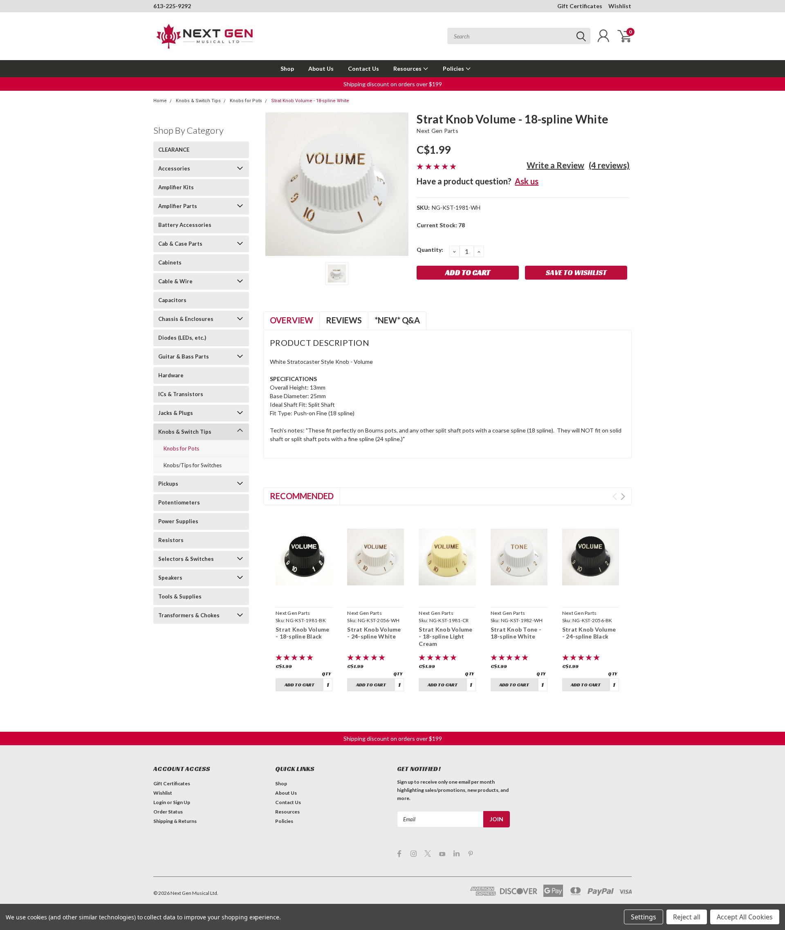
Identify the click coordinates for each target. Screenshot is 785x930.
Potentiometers (179, 502)
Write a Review (555, 165)
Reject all (686, 916)
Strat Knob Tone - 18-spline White (516, 633)
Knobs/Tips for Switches (193, 465)
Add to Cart (299, 684)
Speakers (170, 577)
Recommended (302, 496)
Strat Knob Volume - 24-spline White (374, 633)
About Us (321, 68)
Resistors (171, 540)
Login (159, 802)
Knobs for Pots (246, 100)
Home (160, 100)
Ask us (526, 181)
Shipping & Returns (175, 821)
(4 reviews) (609, 165)
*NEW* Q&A (397, 320)
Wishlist (619, 5)
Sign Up (181, 802)
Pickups (168, 483)
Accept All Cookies (745, 916)
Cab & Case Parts (180, 243)
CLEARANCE (173, 149)
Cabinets (170, 262)
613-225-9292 (172, 5)
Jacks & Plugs (175, 413)
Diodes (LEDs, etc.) (182, 337)
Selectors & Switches (186, 559)
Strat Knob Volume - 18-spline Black (302, 633)
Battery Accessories (184, 225)
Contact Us (363, 68)
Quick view (304, 594)
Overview (291, 320)
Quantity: (430, 249)
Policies (454, 68)
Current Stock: (441, 225)
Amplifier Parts (177, 206)
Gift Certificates (579, 5)
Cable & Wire (175, 281)
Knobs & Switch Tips (198, 100)
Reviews (344, 320)
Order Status (168, 812)
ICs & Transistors (180, 394)
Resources (408, 68)
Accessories (174, 168)
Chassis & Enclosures (185, 319)
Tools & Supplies (180, 596)
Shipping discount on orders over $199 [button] (392, 84)
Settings (643, 916)
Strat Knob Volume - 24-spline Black (589, 633)
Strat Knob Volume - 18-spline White (310, 100)
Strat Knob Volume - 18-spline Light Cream (445, 636)
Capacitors (172, 300)
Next (623, 496)
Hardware (171, 375)
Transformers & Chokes (189, 615)
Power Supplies (178, 521)
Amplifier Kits (176, 187)
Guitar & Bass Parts (183, 356)
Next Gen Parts (437, 130)
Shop (287, 68)
